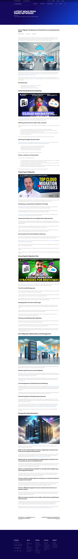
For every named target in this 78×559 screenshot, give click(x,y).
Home (15, 15)
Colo (56, 3)
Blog (27, 544)
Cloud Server (28, 506)
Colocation (37, 542)
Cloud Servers (42, 3)
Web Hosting (35, 3)
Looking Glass (29, 548)
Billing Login (54, 543)
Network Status (55, 546)
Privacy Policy (29, 551)
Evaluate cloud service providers (23, 214)
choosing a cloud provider (24, 142)
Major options (49, 142)
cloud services (29, 125)
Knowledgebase (55, 544)
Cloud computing (21, 118)
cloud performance (25, 373)
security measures (27, 240)
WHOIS (45, 550)
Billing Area (54, 542)
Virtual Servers (37, 552)
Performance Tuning (47, 546)
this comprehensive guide (52, 406)
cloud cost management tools (52, 386)
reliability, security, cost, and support (40, 142)
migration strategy (25, 206)
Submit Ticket (55, 547)
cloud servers (31, 366)
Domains (60, 3)
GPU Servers (37, 546)
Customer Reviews (30, 547)
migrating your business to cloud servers (26, 284)
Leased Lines (46, 543)
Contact (28, 546)
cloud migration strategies (38, 406)
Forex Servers (49, 506)
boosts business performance (31, 85)
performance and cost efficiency (45, 456)
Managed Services (47, 544)
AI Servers (36, 547)
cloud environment (36, 456)
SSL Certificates (46, 547)
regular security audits (50, 240)
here (21, 389)
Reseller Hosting (37, 506)
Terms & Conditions (30, 550)
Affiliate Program (29, 543)
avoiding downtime (21, 380)
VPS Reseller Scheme (47, 548)
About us (28, 542)
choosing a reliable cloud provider (27, 74)
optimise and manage (36, 77)
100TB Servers (46, 542)
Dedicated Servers (50, 3)
